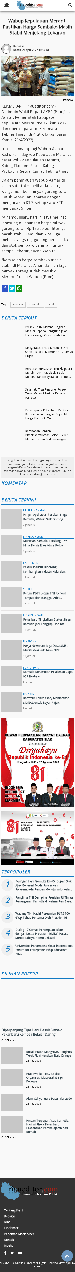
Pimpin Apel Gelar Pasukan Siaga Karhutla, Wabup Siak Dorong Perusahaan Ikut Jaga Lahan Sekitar (47, 519)
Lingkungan (33, 536)
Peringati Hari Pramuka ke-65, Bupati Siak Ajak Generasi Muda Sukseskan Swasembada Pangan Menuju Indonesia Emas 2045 (43, 887)
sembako (35, 304)
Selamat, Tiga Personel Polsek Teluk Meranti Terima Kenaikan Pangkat (46, 393)
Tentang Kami (13, 1210)
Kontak (9, 1240)
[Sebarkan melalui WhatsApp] (19, 288)
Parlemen (31, 563)
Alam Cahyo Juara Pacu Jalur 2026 (49, 1098)
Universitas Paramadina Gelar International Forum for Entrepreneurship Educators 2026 (44, 950)
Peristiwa (31, 667)
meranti (18, 304)
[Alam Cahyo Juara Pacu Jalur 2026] (12, 1105)
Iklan (7, 1222)
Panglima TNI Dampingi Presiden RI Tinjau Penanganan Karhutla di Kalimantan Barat (44, 899)
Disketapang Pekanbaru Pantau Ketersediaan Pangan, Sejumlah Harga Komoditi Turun (46, 414)
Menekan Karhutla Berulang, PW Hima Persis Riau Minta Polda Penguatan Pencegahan (45, 545)
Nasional (31, 641)
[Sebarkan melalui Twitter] (12, 288)
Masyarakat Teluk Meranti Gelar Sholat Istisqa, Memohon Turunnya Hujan (49, 352)
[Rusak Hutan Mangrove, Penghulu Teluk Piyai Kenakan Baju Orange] (12, 1058)
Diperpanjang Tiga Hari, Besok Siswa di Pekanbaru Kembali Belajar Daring (32, 1032)
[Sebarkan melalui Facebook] (5, 288)
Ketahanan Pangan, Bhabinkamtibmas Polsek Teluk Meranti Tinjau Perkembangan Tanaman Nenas (46, 435)
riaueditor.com (26, 1263)
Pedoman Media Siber (19, 1234)
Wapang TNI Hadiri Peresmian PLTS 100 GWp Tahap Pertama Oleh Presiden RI (42, 915)
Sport (28, 589)
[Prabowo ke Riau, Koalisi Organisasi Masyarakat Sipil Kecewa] (12, 1080)
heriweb (37, 1266)
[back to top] (67, 1256)
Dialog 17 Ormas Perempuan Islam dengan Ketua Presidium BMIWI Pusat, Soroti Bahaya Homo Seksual (41, 934)
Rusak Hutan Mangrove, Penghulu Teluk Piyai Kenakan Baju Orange (49, 1053)
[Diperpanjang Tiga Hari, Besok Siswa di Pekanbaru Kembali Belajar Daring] (37, 1016)
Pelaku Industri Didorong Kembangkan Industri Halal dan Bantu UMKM (44, 571)
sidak (51, 304)
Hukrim (29, 694)
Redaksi (9, 1216)
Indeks (8, 1245)
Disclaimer (11, 1228)
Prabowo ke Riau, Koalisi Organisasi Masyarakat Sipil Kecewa (44, 1077)
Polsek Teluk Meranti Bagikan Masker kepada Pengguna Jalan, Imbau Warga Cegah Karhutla (46, 331)
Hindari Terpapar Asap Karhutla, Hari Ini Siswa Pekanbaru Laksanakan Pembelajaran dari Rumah (47, 1126)
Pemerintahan (35, 510)
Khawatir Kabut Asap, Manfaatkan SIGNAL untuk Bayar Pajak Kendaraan (46, 702)
